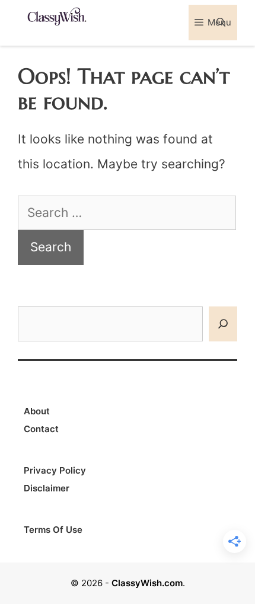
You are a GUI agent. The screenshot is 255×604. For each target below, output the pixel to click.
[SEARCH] (223, 323)
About (37, 411)
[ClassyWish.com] (56, 15)
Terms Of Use (53, 529)
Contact (41, 428)
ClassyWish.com (147, 583)
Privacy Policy (55, 470)
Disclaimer (46, 488)
